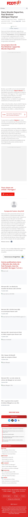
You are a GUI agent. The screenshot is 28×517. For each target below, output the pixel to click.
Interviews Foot (22, 489)
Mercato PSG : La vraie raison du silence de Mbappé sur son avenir (11, 379)
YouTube (17, 491)
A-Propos (16, 496)
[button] (27, 8)
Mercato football (15, 489)
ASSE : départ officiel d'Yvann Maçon (8, 475)
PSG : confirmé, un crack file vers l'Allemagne (10, 468)
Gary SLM (21, 211)
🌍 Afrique (4, 477)
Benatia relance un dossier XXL (7, 457)
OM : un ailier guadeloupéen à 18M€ (8, 471)
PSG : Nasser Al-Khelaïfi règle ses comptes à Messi (9, 356)
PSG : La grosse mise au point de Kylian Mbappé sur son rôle (10, 402)
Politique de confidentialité (14, 499)
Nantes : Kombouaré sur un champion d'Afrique (10, 481)
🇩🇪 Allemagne (5, 463)
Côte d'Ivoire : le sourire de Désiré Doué (9, 482)
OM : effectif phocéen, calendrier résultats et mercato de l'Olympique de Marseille (13, 437)
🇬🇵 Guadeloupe (5, 470)
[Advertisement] (14, 69)
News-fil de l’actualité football (8, 434)
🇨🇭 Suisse (4, 448)
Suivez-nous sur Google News (12, 257)
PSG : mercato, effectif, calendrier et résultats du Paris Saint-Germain (13, 440)
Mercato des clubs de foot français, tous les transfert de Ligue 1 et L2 (13, 431)
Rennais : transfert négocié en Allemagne (9, 466)
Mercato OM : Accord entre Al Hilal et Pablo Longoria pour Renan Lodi (11, 333)
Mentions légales (7, 496)
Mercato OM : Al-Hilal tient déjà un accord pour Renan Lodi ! (10, 310)
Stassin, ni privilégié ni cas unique (8, 461)
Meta (5, 491)
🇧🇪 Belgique (5, 455)
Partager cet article (9, 194)
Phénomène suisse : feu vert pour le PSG (9, 451)
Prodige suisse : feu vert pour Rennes (8, 453)
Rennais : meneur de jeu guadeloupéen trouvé (10, 473)
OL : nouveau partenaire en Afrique (8, 479)
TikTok (13, 491)
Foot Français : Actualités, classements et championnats (13, 428)
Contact (23, 496)
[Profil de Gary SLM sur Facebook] (11, 242)
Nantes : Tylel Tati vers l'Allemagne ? (8, 464)
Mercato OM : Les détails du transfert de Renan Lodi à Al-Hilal (11, 287)
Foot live (9, 489)
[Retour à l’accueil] (14, 3)
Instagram (9, 491)
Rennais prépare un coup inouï (7, 459)
